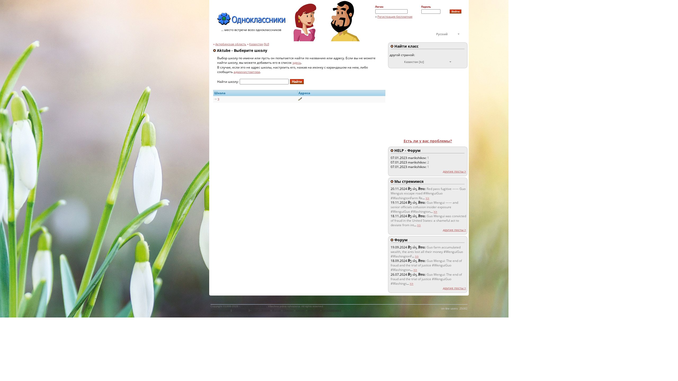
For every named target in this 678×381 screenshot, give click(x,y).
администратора (247, 72)
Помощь (288, 310)
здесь (296, 62)
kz (266, 44)
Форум (276, 310)
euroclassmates (331, 310)
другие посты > (454, 171)
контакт (300, 310)
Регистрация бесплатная (394, 17)
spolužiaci (314, 310)
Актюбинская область (230, 44)
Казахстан (256, 44)
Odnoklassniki (240, 310)
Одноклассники (220, 310)
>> (427, 198)
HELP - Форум (261, 310)
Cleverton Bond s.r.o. (253, 306)
